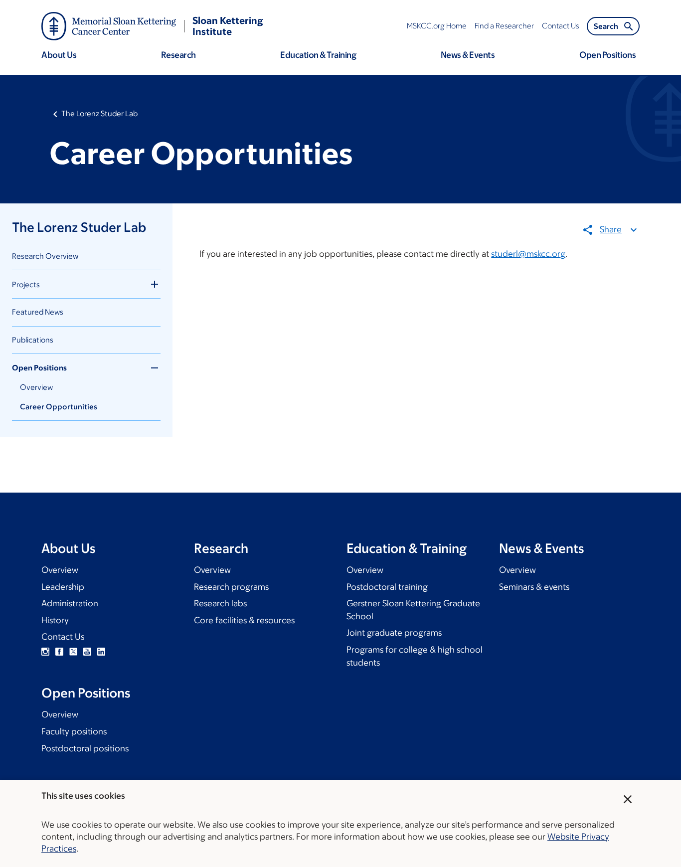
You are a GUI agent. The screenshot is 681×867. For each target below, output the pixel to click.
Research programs (231, 587)
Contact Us (62, 637)
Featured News (37, 312)
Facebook (59, 652)
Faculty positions (74, 731)
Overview (36, 387)
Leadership (62, 587)
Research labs (220, 603)
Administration (69, 603)
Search (606, 26)
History (55, 620)
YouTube (87, 652)
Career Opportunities (58, 406)
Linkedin (101, 652)
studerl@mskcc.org (528, 254)
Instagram (45, 652)
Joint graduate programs (394, 633)
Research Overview (45, 256)
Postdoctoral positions (85, 748)
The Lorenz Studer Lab (99, 113)
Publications (32, 340)
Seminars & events (534, 587)
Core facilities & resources (244, 620)
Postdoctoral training (387, 587)
